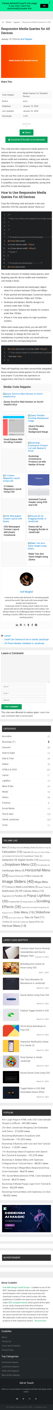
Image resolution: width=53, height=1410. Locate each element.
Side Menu (24, 912)
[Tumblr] (28, 625)
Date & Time (8, 758)
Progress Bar (15, 902)
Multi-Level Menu (27, 886)
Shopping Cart (7, 913)
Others (5, 797)
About (4, 1337)
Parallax (20, 896)
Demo (27, 132)
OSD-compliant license (18, 1303)
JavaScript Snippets (10, 1366)
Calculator (12, 852)
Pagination (8, 896)
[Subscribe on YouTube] (17, 1399)
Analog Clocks (31, 847)
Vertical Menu (14, 926)
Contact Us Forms (14, 856)
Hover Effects (16, 876)
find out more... (41, 1321)
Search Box (27, 907)
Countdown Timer (32, 856)
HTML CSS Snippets (10, 1371)
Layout (7, 635)
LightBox (6, 780)
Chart (37, 852)
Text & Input (7, 814)
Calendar (28, 852)
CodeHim (38, 1407)
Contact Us (6, 1341)
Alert (6, 847)
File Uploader (43, 865)
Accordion (7, 736)
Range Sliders (29, 902)
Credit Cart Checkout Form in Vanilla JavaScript (26, 639)
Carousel (6, 747)
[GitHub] (29, 1399)
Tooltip (24, 922)
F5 (45, 5)
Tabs (28, 917)
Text (39, 917)
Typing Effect (36, 922)
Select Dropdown (41, 907)
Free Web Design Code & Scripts (16, 1287)
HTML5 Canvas (33, 876)
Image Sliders (18, 881)
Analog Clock (16, 848)
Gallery (5, 764)
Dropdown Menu (21, 865)
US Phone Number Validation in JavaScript (24, 643)
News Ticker (44, 887)
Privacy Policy (7, 1350)
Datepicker (9, 859)
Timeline (7, 922)
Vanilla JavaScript (10, 819)
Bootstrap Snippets (10, 1362)
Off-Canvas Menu (31, 891)
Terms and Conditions (11, 1346)
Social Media (8, 808)
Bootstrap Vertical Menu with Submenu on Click (26, 1191)
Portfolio (6, 803)
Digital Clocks (28, 859)
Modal (5, 791)
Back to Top (45, 848)
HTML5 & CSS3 (9, 769)
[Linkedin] (17, 625)
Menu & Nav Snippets (11, 1375)
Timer (16, 922)
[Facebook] (32, 625)
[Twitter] (24, 625)
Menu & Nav (7, 786)
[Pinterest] (36, 625)
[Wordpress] (21, 625)
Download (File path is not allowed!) (27, 139)
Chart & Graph (8, 753)
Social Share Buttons (16, 918)
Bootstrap (6, 742)
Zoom (5, 825)
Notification (10, 891)
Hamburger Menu (13, 870)
